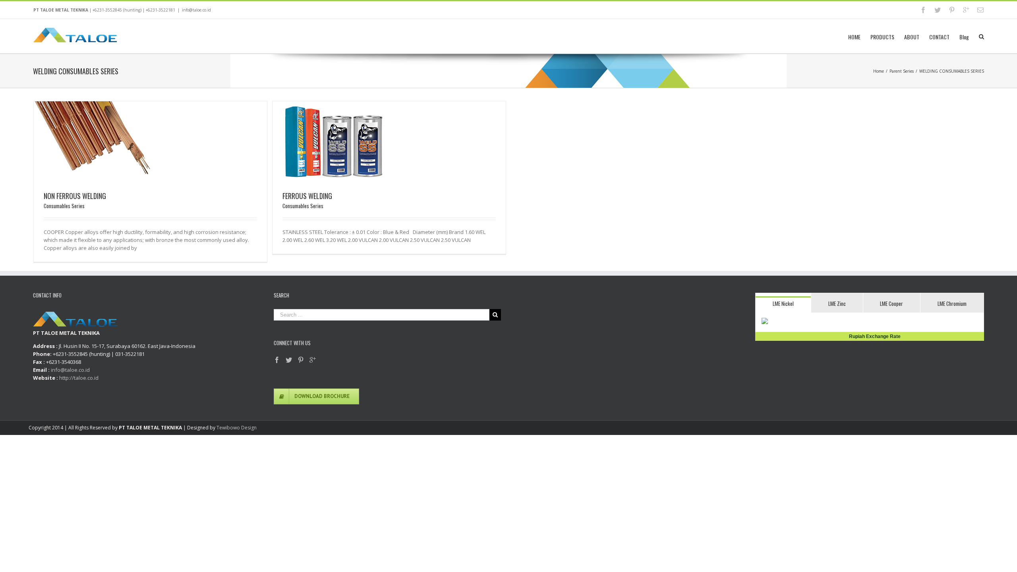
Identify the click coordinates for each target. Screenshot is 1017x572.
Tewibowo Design (237, 427)
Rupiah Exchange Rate (873, 336)
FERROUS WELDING (307, 196)
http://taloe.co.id (79, 377)
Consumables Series (64, 206)
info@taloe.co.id (196, 10)
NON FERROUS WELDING (75, 196)
